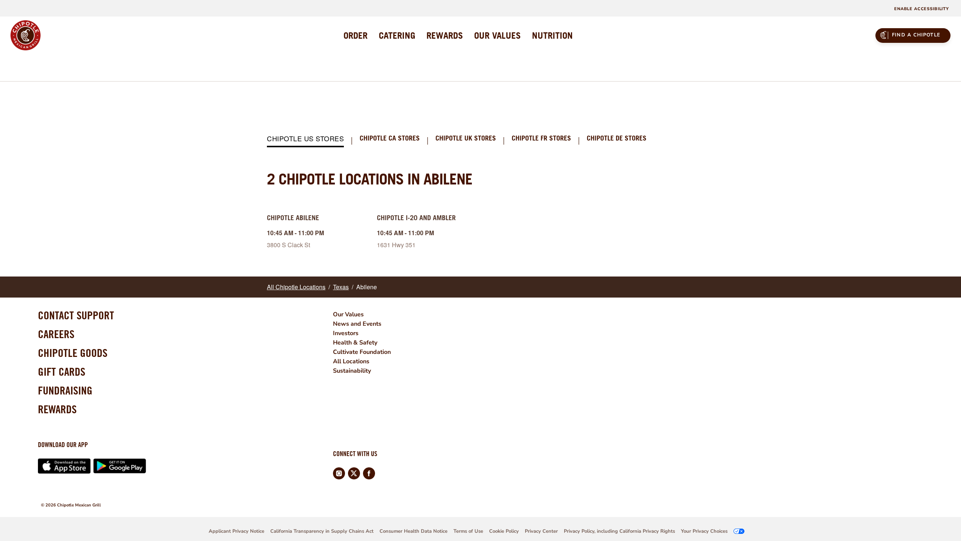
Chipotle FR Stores (541, 138)
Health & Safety (355, 343)
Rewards (57, 409)
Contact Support (76, 315)
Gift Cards (61, 371)
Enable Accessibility (921, 9)
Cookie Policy (504, 531)
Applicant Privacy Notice (236, 531)
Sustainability (352, 371)
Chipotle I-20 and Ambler (416, 217)
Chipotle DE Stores (616, 138)
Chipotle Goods (72, 352)
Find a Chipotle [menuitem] (916, 35)
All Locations (351, 361)
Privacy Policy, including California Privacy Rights (619, 531)
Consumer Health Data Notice (413, 531)
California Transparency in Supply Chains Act (322, 531)
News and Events (357, 324)
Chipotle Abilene (293, 217)
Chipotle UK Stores (465, 138)
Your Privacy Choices (704, 531)
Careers (56, 334)
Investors (345, 333)
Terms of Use (468, 531)
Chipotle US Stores (305, 138)
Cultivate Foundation (362, 352)
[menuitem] (355, 35)
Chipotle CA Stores (390, 138)
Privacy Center (541, 531)
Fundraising (65, 390)
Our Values (348, 314)
